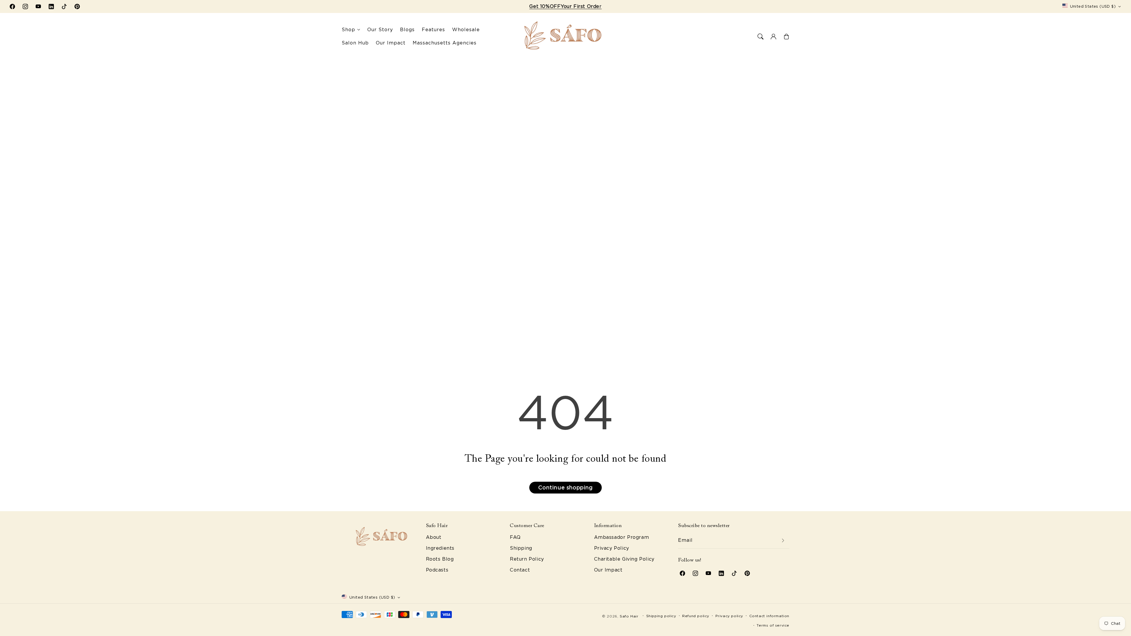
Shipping (521, 548)
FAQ (515, 537)
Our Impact (608, 570)
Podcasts (437, 570)
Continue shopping (565, 487)
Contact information (769, 616)
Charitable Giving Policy (624, 559)
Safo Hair (629, 616)
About (434, 537)
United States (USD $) (1093, 6)
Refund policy (695, 616)
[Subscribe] (782, 540)
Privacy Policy (611, 548)
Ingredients (440, 548)
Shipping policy (661, 616)
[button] (760, 36)
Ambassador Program (621, 537)
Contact (520, 570)
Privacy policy (729, 616)
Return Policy (527, 559)
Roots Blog (440, 559)
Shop (348, 29)
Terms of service (773, 625)
